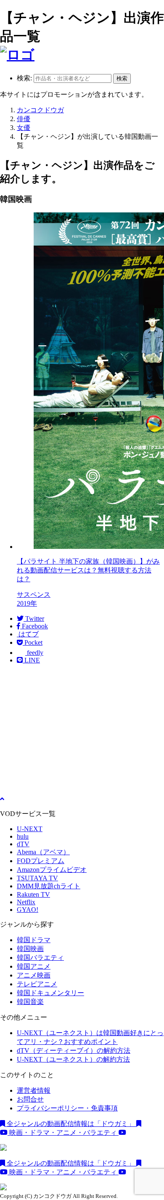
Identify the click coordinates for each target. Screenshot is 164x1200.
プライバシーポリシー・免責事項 (67, 1108)
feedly (34, 652)
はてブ (28, 634)
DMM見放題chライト (48, 886)
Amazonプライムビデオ (52, 869)
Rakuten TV (33, 894)
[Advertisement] (82, 730)
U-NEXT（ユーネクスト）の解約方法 (73, 1059)
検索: (24, 78)
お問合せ (30, 1099)
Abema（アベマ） (43, 852)
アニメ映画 (33, 975)
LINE (31, 660)
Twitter (34, 618)
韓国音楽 (30, 1001)
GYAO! (27, 909)
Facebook (34, 626)
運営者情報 (33, 1090)
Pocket (32, 642)
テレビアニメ (37, 984)
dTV (23, 844)
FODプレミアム (40, 860)
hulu (23, 836)
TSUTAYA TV (37, 878)
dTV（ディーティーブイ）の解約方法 (73, 1050)
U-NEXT (29, 828)
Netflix (26, 902)
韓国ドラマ (33, 939)
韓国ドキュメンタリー (50, 992)
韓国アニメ (33, 966)
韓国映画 (30, 948)
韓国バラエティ (40, 957)
